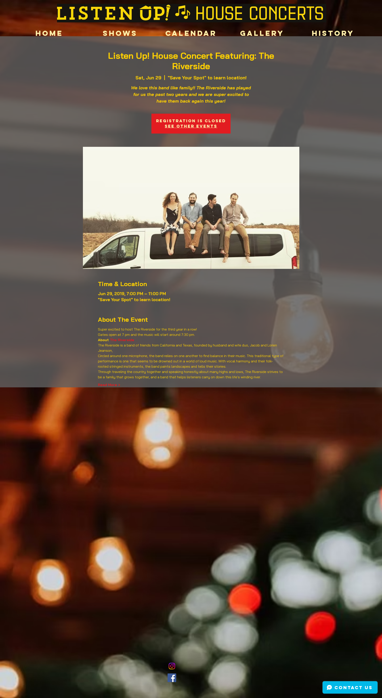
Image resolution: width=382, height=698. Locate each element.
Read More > (109, 384)
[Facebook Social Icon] (172, 677)
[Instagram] (172, 666)
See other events (191, 126)
